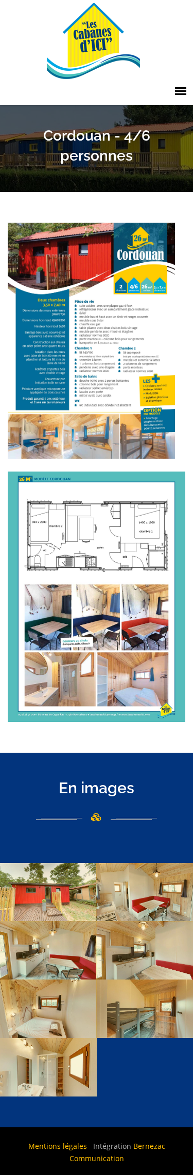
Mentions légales (57, 1146)
